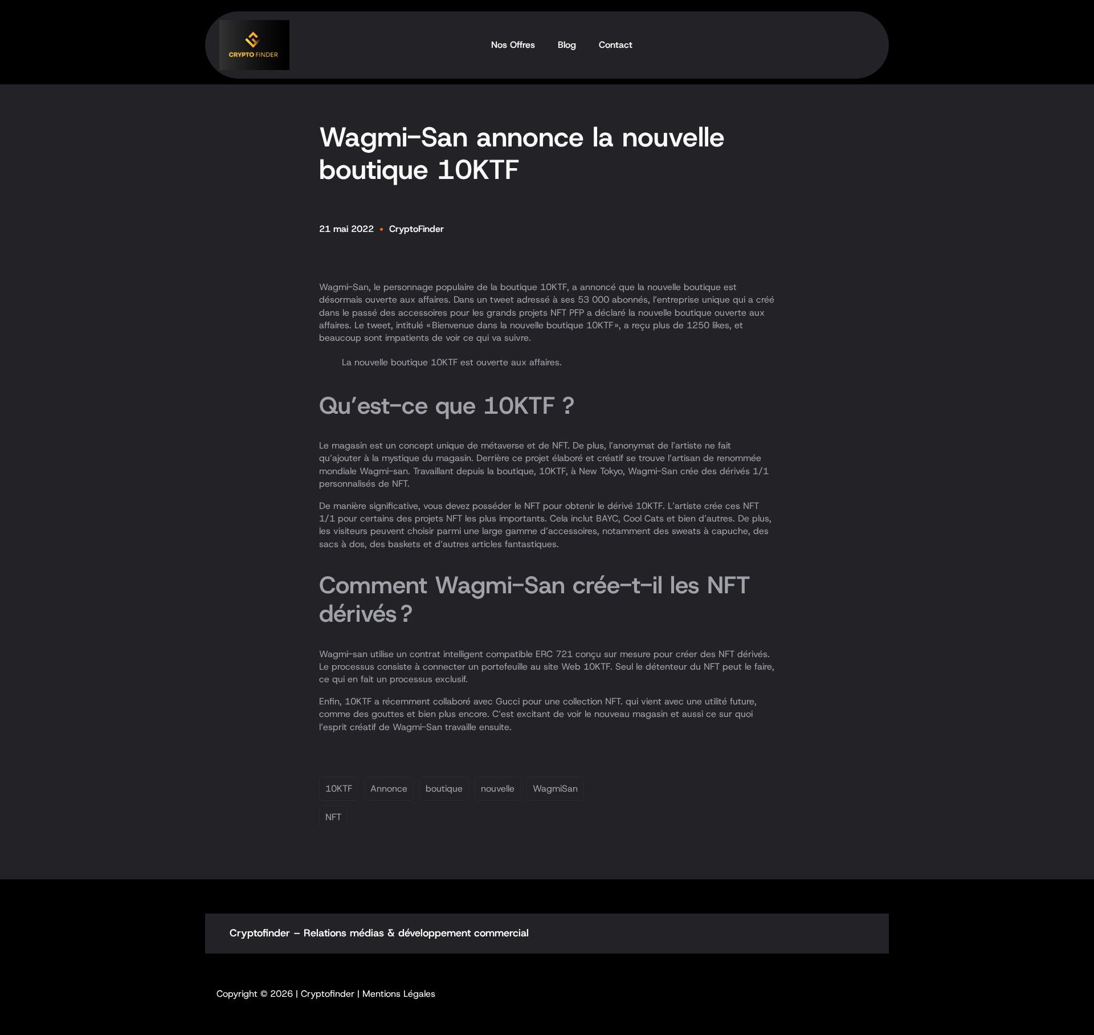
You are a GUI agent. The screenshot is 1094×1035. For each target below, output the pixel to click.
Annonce (388, 788)
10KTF (338, 788)
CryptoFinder (416, 229)
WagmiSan (555, 788)
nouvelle (498, 788)
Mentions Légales (398, 994)
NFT (333, 817)
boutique (444, 788)
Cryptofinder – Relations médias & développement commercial (379, 933)
